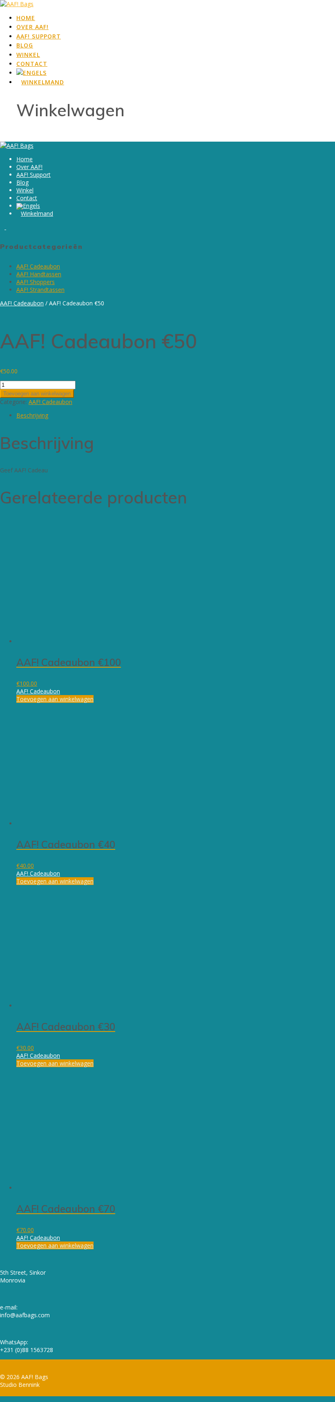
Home (25, 18)
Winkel (28, 55)
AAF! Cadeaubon (38, 266)
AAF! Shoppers (35, 282)
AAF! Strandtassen (40, 289)
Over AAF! (32, 27)
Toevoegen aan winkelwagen (37, 394)
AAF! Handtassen (38, 274)
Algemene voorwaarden (31, 1392)
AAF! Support (38, 36)
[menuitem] (31, 73)
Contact (31, 64)
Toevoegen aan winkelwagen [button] (55, 699)
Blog (24, 45)
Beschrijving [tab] (32, 415)
